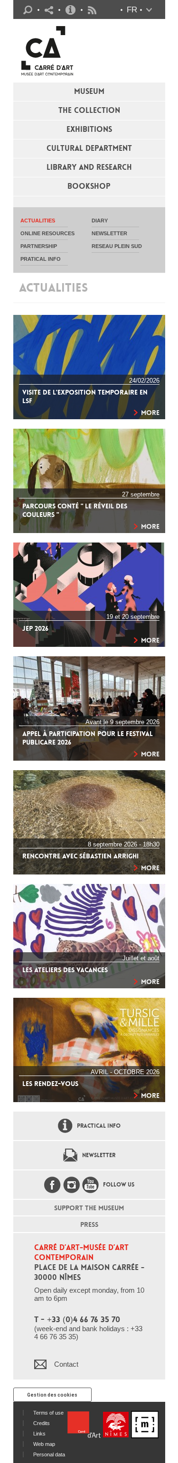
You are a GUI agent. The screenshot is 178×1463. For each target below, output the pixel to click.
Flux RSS (92, 10)
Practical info (70, 10)
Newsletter (98, 1155)
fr (132, 9)
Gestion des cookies (52, 1395)
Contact (66, 1364)
